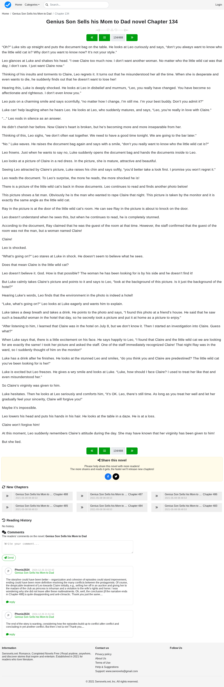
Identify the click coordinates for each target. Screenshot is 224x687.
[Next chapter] (132, 37)
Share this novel (114, 460)
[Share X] (116, 476)
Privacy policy (103, 654)
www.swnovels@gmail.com (122, 671)
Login (218, 4)
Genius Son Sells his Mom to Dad (31, 13)
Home (18, 4)
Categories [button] (31, 4)
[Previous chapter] (92, 37)
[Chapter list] (104, 37)
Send (10, 557)
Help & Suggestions (107, 667)
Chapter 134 (62, 13)
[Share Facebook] (108, 476)
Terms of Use (103, 662)
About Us (100, 658)
